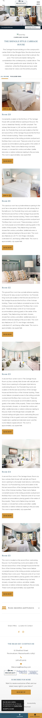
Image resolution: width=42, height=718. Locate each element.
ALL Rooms (5, 76)
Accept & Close (8, 709)
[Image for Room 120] (21, 96)
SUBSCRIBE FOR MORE (21, 679)
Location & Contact (25, 626)
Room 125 (6, 555)
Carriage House (21, 37)
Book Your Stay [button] (35, 716)
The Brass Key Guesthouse (21, 644)
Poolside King (15, 76)
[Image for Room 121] (21, 183)
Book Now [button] (8, 162)
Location (20, 716)
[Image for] (21, 269)
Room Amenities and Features (21, 608)
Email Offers (12, 626)
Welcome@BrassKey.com (21, 667)
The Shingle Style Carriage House (21, 43)
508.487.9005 (21, 660)
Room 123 (6, 374)
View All (7, 109)
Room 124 (6, 472)
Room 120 (6, 114)
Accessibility (31, 703)
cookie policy (18, 706)
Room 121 (6, 201)
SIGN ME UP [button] (23, 693)
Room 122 (6, 287)
